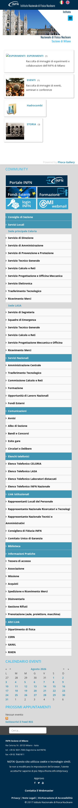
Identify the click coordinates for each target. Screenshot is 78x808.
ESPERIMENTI (35, 56)
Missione (13, 576)
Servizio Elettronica (20, 283)
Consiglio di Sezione (20, 217)
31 (6, 699)
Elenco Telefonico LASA (22, 471)
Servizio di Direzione (20, 238)
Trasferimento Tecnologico (24, 291)
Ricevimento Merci (19, 298)
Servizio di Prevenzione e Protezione (31, 253)
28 (44, 695)
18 (16, 690)
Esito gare (14, 441)
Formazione (15, 388)
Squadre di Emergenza (22, 319)
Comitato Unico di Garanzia (25, 538)
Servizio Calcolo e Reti (21, 268)
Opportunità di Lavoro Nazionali (28, 395)
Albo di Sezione (17, 426)
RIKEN (12, 652)
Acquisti (13, 583)
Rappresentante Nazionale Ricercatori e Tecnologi (39, 509)
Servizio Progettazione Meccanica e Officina (35, 342)
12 (25, 686)
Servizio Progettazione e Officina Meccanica (35, 276)
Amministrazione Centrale (24, 365)
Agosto (35, 669)
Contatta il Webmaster (39, 790)
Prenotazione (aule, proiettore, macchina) (34, 614)
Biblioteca (14, 546)
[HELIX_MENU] (71, 18)
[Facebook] (35, 782)
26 (25, 695)
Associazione (16, 568)
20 (35, 690)
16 (63, 686)
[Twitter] (38, 782)
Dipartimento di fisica (21, 629)
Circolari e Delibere (20, 448)
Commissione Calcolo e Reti (25, 380)
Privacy (15, 797)
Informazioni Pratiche (21, 553)
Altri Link (14, 622)
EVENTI (31, 80)
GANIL (12, 644)
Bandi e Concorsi (18, 433)
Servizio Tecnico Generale (24, 260)
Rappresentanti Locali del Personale (30, 501)
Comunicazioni (17, 411)
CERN (11, 637)
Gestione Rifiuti (17, 606)
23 (63, 690)
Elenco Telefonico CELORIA (24, 463)
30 (63, 695)
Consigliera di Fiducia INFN (25, 530)
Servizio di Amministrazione (25, 245)
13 (35, 686)
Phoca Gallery (66, 162)
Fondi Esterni (16, 403)
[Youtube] (43, 782)
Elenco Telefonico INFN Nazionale (29, 486)
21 (44, 690)
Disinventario (16, 599)
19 (25, 690)
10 (6, 686)
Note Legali (29, 797)
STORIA (31, 124)
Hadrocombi (34, 105)
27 (35, 695)
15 (54, 686)
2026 (43, 669)
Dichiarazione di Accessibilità (55, 797)
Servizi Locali (16, 224)
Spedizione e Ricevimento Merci (28, 591)
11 (16, 686)
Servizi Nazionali (18, 358)
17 (6, 690)
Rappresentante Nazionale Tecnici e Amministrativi (29, 520)
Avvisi (11, 418)
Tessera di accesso (19, 561)
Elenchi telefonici (18, 456)
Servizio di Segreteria (21, 312)
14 (44, 686)
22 (54, 690)
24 (6, 695)
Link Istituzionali (18, 494)
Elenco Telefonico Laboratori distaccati (32, 479)
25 (16, 695)
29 (54, 695)
